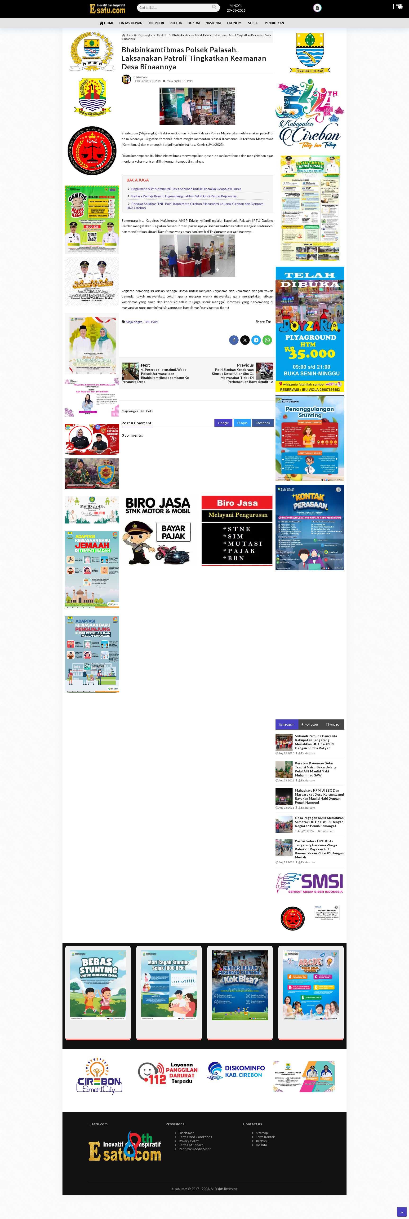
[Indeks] (317, 8)
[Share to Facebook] (234, 340)
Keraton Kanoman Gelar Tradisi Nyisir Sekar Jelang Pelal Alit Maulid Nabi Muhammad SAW (315, 769)
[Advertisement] (92, 771)
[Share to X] (245, 340)
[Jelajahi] (398, 6)
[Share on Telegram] (256, 340)
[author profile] (126, 78)
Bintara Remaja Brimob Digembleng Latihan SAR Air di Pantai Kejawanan (184, 196)
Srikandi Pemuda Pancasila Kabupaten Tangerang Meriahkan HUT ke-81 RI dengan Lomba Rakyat (316, 742)
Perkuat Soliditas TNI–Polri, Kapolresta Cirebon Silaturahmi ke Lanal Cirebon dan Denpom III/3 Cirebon (195, 206)
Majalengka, (174, 80)
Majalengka (134, 322)
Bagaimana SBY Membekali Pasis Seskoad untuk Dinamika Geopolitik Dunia (186, 189)
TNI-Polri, (187, 80)
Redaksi (261, 1141)
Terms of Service (191, 1145)
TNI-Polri (151, 322)
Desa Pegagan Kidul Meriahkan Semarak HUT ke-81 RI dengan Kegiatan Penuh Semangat (319, 822)
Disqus (242, 423)
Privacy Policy (189, 1141)
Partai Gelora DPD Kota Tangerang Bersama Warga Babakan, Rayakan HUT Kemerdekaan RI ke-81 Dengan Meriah (319, 849)
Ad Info (261, 1145)
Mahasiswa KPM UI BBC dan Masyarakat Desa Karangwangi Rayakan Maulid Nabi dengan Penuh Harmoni (319, 796)
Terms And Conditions (195, 1137)
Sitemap (262, 1133)
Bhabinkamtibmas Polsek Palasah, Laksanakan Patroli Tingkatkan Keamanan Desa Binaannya (194, 58)
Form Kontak (265, 1137)
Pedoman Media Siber (195, 1149)
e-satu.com (179, 1189)
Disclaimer (186, 1133)
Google (223, 423)
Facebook (263, 423)
